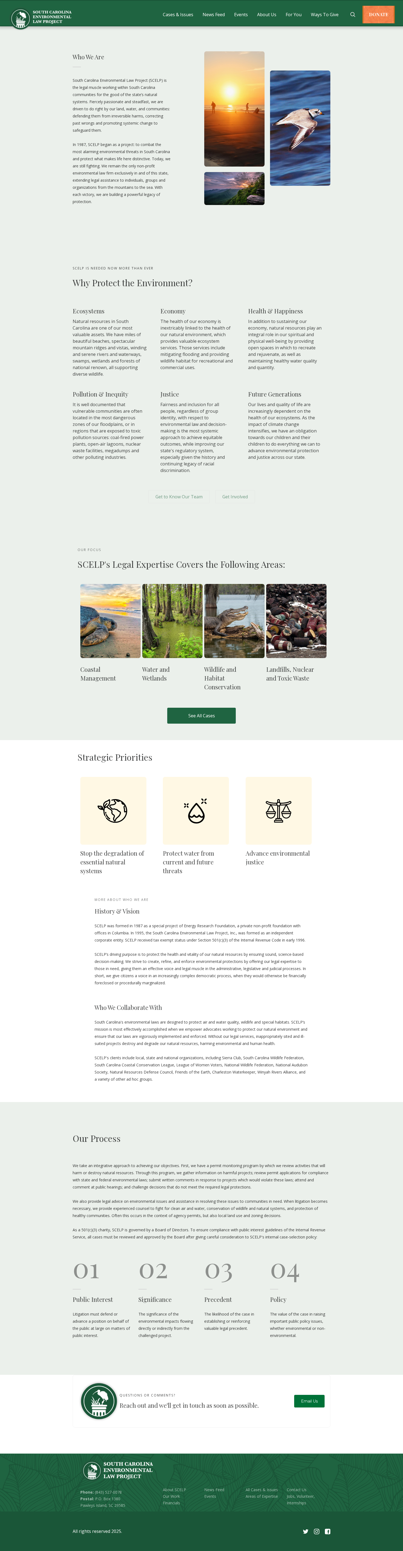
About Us (266, 15)
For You (294, 15)
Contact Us (296, 1489)
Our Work (171, 1496)
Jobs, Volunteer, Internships (301, 1499)
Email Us (309, 1401)
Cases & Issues (178, 15)
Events (241, 15)
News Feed (214, 15)
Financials (171, 1502)
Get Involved (235, 497)
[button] (178, 14)
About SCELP (174, 1489)
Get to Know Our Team (179, 497)
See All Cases (201, 716)
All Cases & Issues (262, 1489)
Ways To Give (325, 15)
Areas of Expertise (262, 1496)
